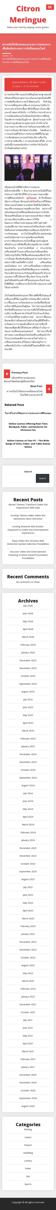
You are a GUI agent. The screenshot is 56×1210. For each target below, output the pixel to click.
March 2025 (28, 730)
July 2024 (28, 793)
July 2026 (28, 605)
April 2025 (28, 722)
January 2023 (28, 933)
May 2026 (28, 621)
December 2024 (28, 754)
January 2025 (28, 746)
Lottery (28, 1160)
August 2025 (28, 691)
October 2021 (28, 1012)
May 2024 (28, 808)
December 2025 (28, 660)
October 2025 (28, 675)
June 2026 (28, 613)
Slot (28, 1176)
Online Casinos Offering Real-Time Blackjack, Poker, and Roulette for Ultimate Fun (28, 426)
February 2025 (28, 738)
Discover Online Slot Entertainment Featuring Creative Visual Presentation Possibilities (28, 555)
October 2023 (28, 863)
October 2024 (28, 769)
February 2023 (28, 926)
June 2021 (28, 1027)
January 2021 (28, 1066)
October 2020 (28, 1090)
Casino (17, 86)
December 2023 (28, 847)
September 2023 (28, 871)
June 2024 (28, 801)
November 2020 (28, 1082)
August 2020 (28, 1106)
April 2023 (28, 910)
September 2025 (28, 683)
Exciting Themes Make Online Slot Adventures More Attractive (28, 517)
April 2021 (28, 1043)
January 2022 (28, 996)
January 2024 (28, 840)
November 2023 (28, 855)
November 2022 (28, 949)
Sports (28, 1184)
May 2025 (28, 715)
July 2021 (28, 1019)
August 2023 (28, 879)
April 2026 (28, 629)
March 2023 (28, 918)
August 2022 (28, 965)
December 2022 (28, 941)
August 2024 (28, 785)
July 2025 (28, 699)
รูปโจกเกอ (31, 197)
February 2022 (28, 988)
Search (28, 471)
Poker (28, 1168)
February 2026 (28, 644)
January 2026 (28, 652)
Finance (28, 1144)
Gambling (28, 1152)
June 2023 (28, 894)
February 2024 (28, 832)
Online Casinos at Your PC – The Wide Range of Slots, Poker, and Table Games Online (28, 443)
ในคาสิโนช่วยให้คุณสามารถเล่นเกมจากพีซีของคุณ (28, 413)
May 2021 (28, 1035)
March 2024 (28, 824)
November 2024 (28, 761)
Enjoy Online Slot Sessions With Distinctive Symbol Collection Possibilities (28, 542)
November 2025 (28, 668)
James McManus (21, 82)
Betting (28, 1129)
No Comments (32, 86)
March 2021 (28, 1051)
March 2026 (28, 636)
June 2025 (28, 707)
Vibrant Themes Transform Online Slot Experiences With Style (28, 506)
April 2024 (28, 816)
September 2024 (28, 777)
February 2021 (28, 1059)
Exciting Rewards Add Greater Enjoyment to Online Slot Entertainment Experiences (28, 529)
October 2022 (28, 957)
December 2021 (28, 1004)
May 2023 (28, 902)
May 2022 (28, 973)
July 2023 (28, 887)
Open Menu (50, 7)
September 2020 (28, 1098)
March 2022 (28, 980)
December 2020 (28, 1074)
